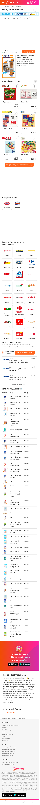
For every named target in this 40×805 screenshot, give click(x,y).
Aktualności (5, 740)
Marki (3, 732)
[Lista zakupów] (31, 2)
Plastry (18, 6)
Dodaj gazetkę (6, 738)
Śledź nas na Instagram (8, 751)
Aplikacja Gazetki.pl (7, 734)
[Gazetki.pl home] (12, 2)
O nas (3, 736)
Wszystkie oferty (9, 6)
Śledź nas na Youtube (8, 753)
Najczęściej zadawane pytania (10, 725)
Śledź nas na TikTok (7, 755)
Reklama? (4, 727)
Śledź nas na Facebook (8, 749)
